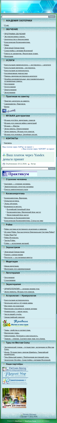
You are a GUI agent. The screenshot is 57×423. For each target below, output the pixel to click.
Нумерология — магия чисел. (16, 312)
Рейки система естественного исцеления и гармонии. (25, 229)
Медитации (8, 56)
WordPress (18, 421)
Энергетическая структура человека (18, 187)
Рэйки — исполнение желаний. (16, 243)
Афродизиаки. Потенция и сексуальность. (21, 336)
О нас (6, 25)
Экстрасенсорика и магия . (15, 37)
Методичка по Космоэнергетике (17, 218)
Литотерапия (9, 84)
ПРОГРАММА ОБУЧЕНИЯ (14, 34)
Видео (6, 107)
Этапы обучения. (11, 204)
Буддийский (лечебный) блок (18, 209)
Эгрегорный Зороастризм (14, 48)
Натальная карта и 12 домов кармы (18, 303)
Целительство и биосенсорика (16, 39)
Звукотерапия (9, 92)
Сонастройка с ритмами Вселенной (18, 51)
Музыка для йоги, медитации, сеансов (19, 120)
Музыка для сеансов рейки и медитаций (20, 123)
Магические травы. (11, 333)
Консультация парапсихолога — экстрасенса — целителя (27, 65)
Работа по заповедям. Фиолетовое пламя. (21, 54)
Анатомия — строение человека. (17, 184)
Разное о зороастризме (13, 255)
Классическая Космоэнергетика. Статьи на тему (23, 221)
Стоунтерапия (9, 280)
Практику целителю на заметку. (17, 101)
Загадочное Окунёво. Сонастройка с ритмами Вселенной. (27, 360)
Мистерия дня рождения (14, 306)
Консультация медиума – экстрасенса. (20, 68)
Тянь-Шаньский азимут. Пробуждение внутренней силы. (26, 357)
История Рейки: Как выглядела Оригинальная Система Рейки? (29, 232)
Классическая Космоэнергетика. (17, 42)
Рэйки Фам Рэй (10, 235)
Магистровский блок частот (18, 215)
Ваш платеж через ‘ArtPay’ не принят (17, 147)
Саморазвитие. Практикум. (15, 104)
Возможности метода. (13, 207)
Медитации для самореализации (17, 269)
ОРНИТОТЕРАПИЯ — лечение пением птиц (21, 289)
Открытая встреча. (11, 201)
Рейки (6, 45)
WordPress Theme (30, 421)
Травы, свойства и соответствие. (17, 330)
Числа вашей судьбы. (13, 314)
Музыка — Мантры (11, 126)
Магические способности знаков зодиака (20, 309)
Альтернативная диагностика (16, 73)
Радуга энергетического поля (16, 189)
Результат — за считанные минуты (18, 257)
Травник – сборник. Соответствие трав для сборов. (24, 339)
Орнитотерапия (10, 90)
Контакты (8, 143)
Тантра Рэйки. (10, 240)
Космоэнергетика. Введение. (15, 198)
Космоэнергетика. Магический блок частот (24, 212)
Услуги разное (10, 87)
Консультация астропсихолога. (16, 71)
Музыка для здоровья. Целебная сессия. (21, 134)
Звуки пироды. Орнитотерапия (16, 129)
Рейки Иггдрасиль (11, 238)
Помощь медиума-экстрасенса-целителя (20, 76)
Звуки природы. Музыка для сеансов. (19, 132)
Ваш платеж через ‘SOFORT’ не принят (38, 149)
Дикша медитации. (11, 266)
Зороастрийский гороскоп (14, 317)
